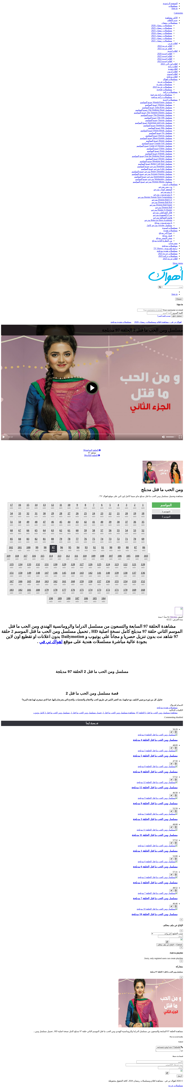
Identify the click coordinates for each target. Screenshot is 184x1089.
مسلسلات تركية (170, 92)
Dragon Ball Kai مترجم (162, 202)
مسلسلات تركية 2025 (168, 256)
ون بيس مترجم (165, 187)
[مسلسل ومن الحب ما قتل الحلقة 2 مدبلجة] (158, 877)
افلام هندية (173, 69)
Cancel (179, 945)
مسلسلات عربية (165, 82)
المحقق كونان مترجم (163, 189)
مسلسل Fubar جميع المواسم (159, 148)
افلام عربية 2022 (164, 46)
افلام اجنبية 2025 (164, 56)
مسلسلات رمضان (170, 23)
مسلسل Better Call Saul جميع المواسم (155, 164)
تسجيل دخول (177, 316)
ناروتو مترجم (166, 192)
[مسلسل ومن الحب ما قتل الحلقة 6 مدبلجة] (158, 861)
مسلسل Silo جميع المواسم (160, 128)
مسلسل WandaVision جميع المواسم (156, 102)
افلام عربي (173, 43)
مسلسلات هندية (170, 230)
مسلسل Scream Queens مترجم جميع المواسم (152, 174)
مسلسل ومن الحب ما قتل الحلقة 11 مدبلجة (155, 835)
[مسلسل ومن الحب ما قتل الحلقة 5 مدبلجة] (158, 750)
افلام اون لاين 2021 (169, 64)
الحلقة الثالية (91, 455)
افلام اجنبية (173, 51)
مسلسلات (173, 6)
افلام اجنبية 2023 (164, 61)
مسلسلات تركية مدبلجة (161, 97)
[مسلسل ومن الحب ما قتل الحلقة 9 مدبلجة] (158, 798)
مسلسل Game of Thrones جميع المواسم (154, 146)
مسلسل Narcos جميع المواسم (158, 135)
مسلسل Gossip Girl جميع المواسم (157, 143)
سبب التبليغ (178, 933)
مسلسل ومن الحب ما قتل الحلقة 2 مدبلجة (155, 882)
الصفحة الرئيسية (170, 3)
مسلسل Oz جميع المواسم (160, 133)
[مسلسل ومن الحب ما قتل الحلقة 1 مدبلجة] (158, 845)
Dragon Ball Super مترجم (161, 205)
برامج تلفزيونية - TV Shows (166, 248)
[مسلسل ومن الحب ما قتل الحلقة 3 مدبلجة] (158, 814)
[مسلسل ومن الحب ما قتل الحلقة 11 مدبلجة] (157, 830)
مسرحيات (173, 243)
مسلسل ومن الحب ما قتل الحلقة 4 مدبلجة (155, 740)
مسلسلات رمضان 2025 (161, 28)
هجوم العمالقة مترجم (162, 218)
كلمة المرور (177, 313)
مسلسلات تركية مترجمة (161, 94)
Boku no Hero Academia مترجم (158, 220)
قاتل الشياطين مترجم (162, 212)
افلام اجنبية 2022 (164, 59)
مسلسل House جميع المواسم (159, 141)
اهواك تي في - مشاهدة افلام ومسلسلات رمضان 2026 (158, 322)
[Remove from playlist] (171, 732)
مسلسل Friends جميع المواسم (158, 153)
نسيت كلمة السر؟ (164, 316)
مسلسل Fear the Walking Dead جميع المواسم (152, 156)
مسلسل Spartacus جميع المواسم (157, 125)
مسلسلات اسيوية (170, 228)
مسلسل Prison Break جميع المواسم (156, 130)
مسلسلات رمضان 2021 (161, 41)
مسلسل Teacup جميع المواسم (158, 120)
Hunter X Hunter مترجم (161, 210)
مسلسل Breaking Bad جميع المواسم (156, 161)
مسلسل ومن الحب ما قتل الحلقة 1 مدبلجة (155, 850)
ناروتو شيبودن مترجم (162, 194)
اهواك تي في (51, 641)
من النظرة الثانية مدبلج (162, 241)
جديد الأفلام (172, 20)
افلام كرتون (172, 71)
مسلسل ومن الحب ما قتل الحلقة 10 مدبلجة (155, 914)
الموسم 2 (166, 517)
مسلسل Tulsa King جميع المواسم (157, 107)
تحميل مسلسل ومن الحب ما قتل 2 (86, 713)
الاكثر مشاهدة (171, 18)
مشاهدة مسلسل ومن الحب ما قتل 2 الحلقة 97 (157, 713)
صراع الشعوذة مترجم (162, 215)
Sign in (174, 8)
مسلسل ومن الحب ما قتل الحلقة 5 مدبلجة (155, 755)
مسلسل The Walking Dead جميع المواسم (153, 110)
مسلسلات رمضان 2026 (161, 25)
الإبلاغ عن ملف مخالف (165, 945)
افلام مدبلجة (172, 77)
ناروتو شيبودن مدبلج (163, 223)
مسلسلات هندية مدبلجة (167, 251)
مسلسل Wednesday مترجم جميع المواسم (153, 179)
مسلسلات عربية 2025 (168, 253)
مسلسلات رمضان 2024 (161, 33)
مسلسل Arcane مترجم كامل (159, 225)
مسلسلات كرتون (170, 184)
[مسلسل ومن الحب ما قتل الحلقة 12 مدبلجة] (157, 782)
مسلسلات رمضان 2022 (161, 38)
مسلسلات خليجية (164, 89)
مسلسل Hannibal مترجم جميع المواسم (154, 166)
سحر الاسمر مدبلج (164, 238)
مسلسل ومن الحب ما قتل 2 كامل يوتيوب (51, 713)
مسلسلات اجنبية (170, 100)
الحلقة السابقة (91, 450)
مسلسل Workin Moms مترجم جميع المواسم (152, 182)
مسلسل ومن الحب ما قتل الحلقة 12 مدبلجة (155, 787)
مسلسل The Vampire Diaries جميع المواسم (153, 112)
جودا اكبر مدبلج (165, 233)
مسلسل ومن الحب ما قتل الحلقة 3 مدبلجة (155, 819)
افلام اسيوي (172, 74)
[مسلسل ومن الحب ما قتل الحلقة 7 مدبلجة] (158, 893)
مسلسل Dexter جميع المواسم (159, 159)
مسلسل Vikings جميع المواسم (158, 105)
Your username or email (173, 310)
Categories (178, 13)
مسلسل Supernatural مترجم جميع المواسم (153, 176)
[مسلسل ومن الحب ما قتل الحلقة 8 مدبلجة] (158, 766)
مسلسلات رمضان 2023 (161, 36)
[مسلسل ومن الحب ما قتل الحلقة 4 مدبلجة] (158, 735)
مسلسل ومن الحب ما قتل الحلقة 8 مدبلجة (155, 771)
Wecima (173, 617)
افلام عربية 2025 (170, 259)
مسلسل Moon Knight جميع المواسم (156, 138)
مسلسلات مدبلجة (170, 246)
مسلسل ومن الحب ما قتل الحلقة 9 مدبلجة (155, 803)
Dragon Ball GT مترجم (162, 200)
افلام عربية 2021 (164, 48)
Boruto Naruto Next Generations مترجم (155, 197)
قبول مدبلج (167, 235)
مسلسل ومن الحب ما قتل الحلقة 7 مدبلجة (155, 898)
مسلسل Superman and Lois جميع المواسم (153, 123)
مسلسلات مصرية (164, 84)
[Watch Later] (176, 732)
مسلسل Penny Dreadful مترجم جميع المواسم (152, 171)
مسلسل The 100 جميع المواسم (158, 118)
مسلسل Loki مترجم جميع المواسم (156, 169)
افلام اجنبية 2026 (164, 53)
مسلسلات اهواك (170, 79)
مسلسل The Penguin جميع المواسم (156, 115)
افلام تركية (173, 66)
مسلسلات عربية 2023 (162, 87)
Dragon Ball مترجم (163, 207)
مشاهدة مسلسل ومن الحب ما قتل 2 (119, 713)
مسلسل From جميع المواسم (159, 151)
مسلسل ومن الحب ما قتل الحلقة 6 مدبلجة (155, 866)
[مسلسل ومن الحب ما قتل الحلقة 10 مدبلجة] (157, 909)
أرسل (180, 1076)
